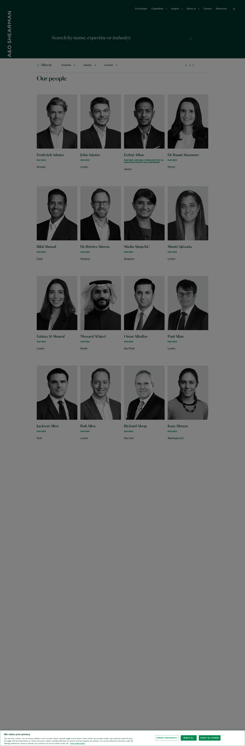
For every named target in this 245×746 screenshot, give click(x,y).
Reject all (188, 738)
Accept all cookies (209, 738)
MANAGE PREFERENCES (167, 738)
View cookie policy (77, 743)
